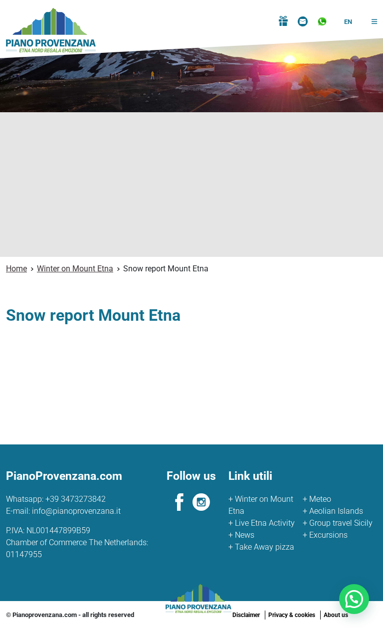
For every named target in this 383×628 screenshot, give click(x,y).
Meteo (317, 499)
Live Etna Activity (261, 523)
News (241, 535)
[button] (370, 22)
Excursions (325, 535)
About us (336, 615)
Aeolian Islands (333, 511)
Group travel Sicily (338, 523)
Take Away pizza (261, 547)
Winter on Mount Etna (260, 505)
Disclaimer (246, 615)
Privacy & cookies (291, 615)
